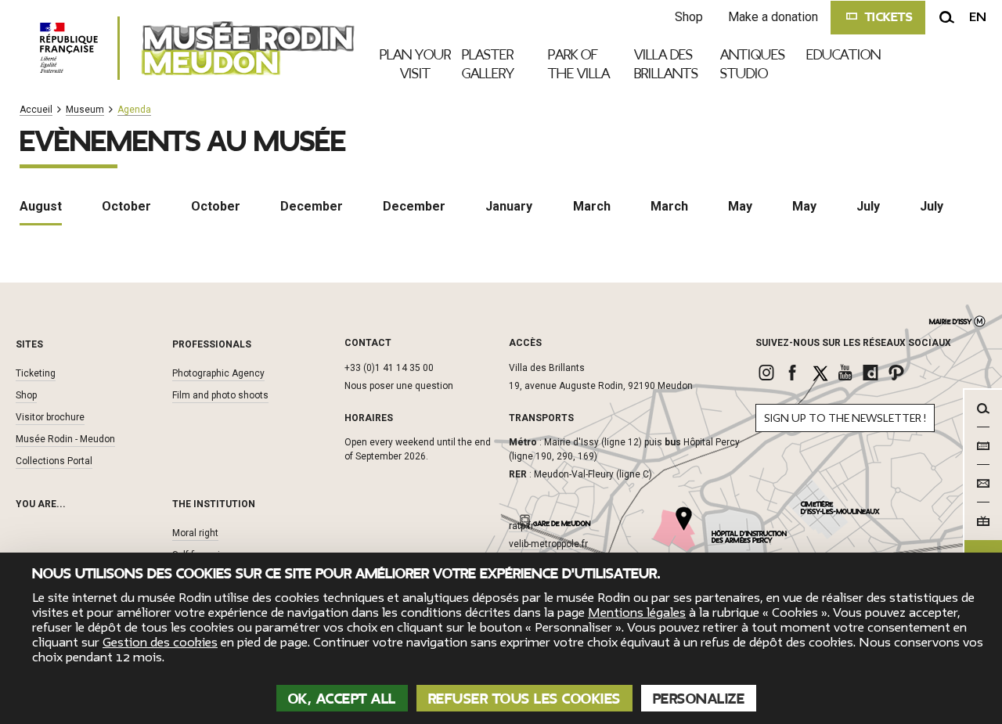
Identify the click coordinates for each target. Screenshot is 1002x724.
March (592, 206)
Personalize (699, 699)
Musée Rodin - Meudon (65, 439)
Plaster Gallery (488, 64)
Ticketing (36, 373)
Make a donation (773, 16)
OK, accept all (342, 699)
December (311, 206)
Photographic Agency (218, 373)
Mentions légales (637, 613)
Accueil (36, 110)
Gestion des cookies (160, 642)
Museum (85, 110)
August (41, 206)
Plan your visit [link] (415, 64)
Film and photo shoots (220, 395)
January (508, 206)
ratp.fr (521, 525)
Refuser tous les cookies (524, 699)
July (868, 206)
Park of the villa (579, 64)
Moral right (195, 533)
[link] (768, 372)
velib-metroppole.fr (548, 543)
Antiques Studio (752, 64)
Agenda (134, 110)
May (740, 206)
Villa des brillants (666, 64)
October (126, 206)
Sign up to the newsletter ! (845, 418)
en (977, 17)
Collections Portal (54, 461)
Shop (689, 16)
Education (843, 55)
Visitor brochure (50, 417)
